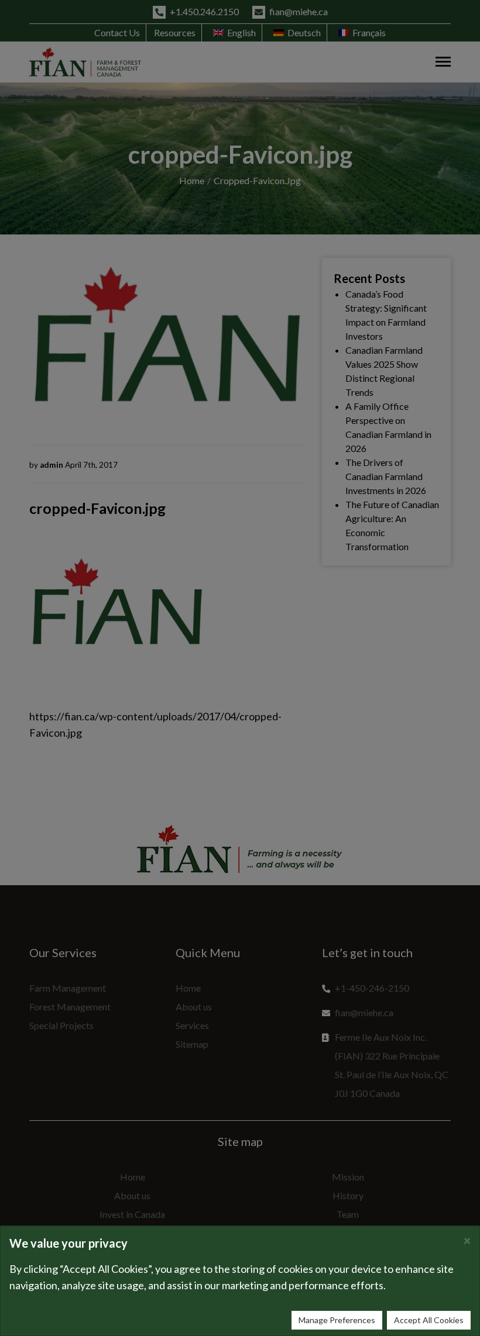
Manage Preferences (337, 1320)
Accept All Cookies (429, 1320)
